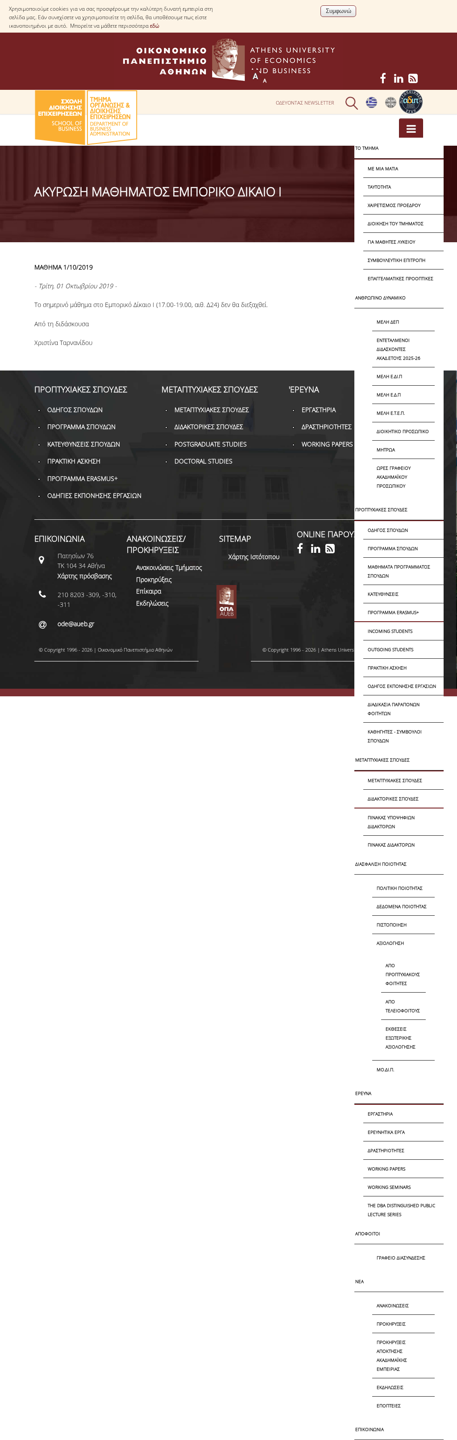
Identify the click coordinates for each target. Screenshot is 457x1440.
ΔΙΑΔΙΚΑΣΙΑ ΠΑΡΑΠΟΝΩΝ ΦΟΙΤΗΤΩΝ (394, 708)
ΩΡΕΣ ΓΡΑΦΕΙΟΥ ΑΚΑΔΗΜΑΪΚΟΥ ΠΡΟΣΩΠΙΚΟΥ (394, 477)
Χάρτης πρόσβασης (85, 576)
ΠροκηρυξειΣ (391, 1324)
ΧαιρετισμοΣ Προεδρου (394, 205)
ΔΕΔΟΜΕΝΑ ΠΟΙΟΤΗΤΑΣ (402, 906)
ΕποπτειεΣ (389, 1405)
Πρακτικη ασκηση (387, 668)
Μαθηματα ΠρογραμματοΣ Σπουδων (399, 571)
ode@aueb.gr (76, 623)
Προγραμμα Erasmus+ (393, 612)
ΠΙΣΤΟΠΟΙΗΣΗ (392, 925)
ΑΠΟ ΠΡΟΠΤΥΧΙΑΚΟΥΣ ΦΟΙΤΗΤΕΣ (403, 974)
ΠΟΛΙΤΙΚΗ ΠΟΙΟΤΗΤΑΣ (400, 888)
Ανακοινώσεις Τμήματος (169, 567)
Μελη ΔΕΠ (388, 322)
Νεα (359, 1281)
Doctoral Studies (203, 461)
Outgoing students (390, 649)
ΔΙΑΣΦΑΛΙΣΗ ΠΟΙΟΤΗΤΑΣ (381, 864)
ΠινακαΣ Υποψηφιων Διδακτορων (391, 821)
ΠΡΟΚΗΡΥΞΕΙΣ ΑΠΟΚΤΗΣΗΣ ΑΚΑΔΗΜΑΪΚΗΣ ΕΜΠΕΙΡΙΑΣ (392, 1355)
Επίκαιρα (148, 591)
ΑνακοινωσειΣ (393, 1305)
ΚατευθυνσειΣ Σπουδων (83, 444)
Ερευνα (363, 1093)
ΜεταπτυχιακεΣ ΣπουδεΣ (382, 760)
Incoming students (390, 631)
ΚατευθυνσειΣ (383, 594)
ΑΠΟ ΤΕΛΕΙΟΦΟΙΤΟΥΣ (403, 1006)
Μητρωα (386, 449)
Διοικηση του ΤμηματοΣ (396, 223)
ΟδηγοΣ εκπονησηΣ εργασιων (402, 686)
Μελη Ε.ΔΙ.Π (389, 376)
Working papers (386, 1169)
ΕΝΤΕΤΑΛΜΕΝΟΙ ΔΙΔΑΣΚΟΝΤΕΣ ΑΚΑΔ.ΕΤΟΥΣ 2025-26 (398, 349)
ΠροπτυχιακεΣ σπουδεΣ (381, 509)
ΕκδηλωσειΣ (390, 1387)
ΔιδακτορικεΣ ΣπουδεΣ (393, 799)
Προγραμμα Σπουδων (393, 548)
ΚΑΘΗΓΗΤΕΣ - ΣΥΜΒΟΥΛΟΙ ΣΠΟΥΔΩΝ (395, 736)
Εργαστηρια (380, 1114)
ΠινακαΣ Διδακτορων (391, 845)
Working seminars (389, 1187)
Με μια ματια (383, 168)
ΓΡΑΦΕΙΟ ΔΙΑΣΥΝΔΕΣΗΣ (401, 1258)
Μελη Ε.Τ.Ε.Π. (391, 413)
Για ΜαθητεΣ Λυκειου (391, 242)
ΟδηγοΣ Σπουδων (388, 530)
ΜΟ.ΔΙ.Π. (385, 1069)
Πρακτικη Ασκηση (73, 461)
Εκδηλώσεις (152, 603)
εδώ (154, 25)
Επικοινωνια (369, 1429)
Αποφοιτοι (367, 1233)
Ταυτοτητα (379, 187)
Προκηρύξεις (154, 579)
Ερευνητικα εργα (386, 1132)
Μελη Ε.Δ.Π (389, 395)
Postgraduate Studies (210, 444)
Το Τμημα (366, 148)
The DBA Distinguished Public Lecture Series (401, 1209)
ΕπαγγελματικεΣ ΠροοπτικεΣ (400, 278)
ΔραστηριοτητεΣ (386, 1150)
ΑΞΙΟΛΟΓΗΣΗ (390, 943)
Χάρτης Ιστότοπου (253, 556)
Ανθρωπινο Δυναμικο (380, 298)
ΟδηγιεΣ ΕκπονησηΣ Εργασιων (94, 495)
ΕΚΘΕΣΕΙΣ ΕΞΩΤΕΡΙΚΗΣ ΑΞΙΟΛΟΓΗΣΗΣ (400, 1038)
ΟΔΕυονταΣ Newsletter (305, 102)
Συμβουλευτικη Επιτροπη (396, 260)
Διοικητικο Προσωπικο (403, 431)
